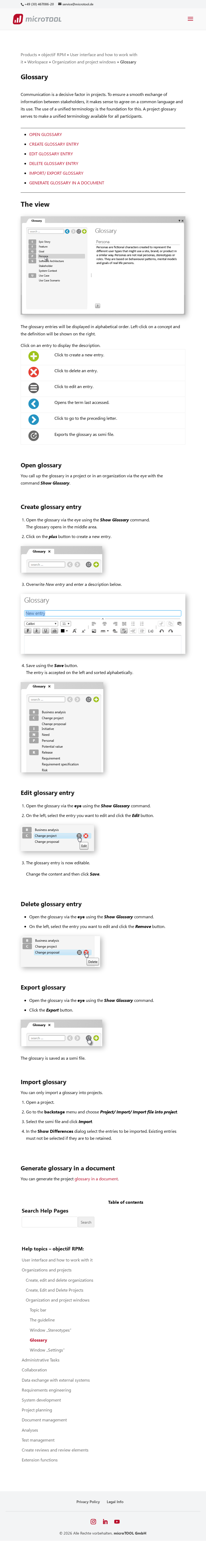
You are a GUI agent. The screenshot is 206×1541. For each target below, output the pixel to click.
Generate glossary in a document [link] (66, 182)
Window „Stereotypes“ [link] (50, 1330)
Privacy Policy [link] (88, 1501)
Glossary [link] (38, 1340)
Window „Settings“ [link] (47, 1350)
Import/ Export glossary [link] (56, 173)
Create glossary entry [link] (54, 144)
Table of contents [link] (125, 1202)
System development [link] (41, 1400)
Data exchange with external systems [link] (56, 1380)
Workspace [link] (37, 61)
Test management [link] (38, 1440)
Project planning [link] (37, 1410)
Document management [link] (44, 1419)
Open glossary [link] (45, 134)
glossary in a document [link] (96, 1178)
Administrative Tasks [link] (41, 1360)
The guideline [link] (42, 1320)
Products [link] (29, 54)
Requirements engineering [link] (46, 1390)
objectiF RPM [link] (53, 54)
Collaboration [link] (34, 1369)
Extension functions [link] (40, 1460)
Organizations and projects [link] (47, 1270)
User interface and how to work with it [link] (57, 1260)
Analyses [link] (30, 1430)
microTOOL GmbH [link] (130, 1533)
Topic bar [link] (38, 1310)
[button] (190, 22)
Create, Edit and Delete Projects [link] (54, 1290)
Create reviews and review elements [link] (55, 1450)
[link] (39, 4)
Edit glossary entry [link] (51, 153)
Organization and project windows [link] (84, 61)
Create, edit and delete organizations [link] (59, 1280)
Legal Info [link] (115, 1501)
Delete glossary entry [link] (53, 163)
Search (86, 1222)
